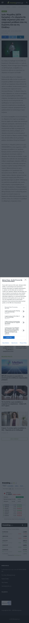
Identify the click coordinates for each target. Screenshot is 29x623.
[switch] (23, 311)
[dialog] (14, 311)
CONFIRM (9, 337)
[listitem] (14, 308)
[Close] (26, 280)
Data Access (14, 342)
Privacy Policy (23, 342)
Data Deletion (5, 342)
